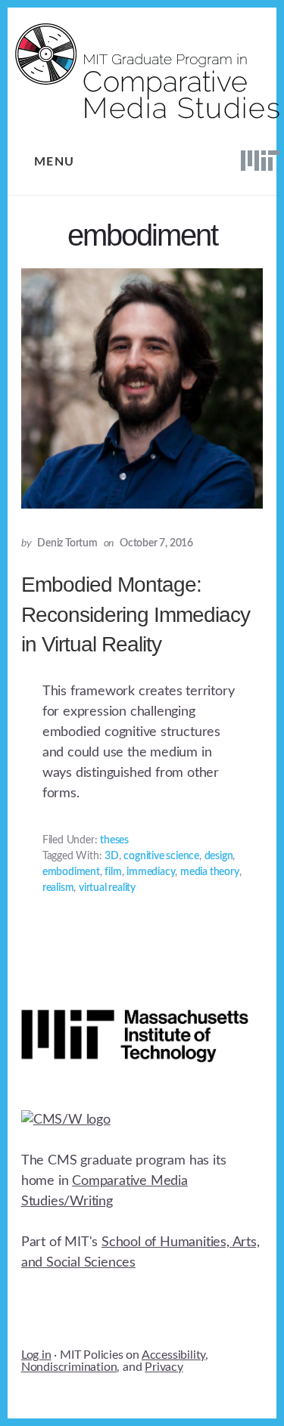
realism (58, 888)
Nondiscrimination (69, 1367)
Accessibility (173, 1355)
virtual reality (107, 888)
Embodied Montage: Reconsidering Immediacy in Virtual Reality (135, 614)
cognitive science (161, 856)
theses (114, 840)
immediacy (150, 872)
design (218, 856)
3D (112, 856)
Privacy (164, 1367)
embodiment (71, 872)
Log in (36, 1355)
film (113, 872)
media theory (209, 872)
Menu (54, 162)
